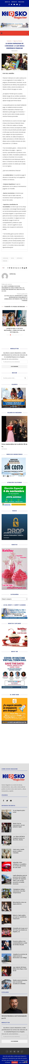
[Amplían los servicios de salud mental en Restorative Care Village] (6, 956)
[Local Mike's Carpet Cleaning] (14, 607)
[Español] (27, 1062)
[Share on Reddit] (16, 268)
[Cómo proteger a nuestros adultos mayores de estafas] (14, 318)
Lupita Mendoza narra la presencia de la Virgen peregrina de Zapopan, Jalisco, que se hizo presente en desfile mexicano (20, 878)
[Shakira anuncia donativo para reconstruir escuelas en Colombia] (6, 982)
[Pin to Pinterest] (11, 268)
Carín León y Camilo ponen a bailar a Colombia (18, 849)
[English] (25, 1062)
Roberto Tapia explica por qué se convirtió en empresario (19, 915)
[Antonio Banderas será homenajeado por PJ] (14, 1003)
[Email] (17, 4)
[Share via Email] (26, 268)
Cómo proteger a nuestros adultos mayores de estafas (14, 329)
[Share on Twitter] (9, 268)
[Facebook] (9, 4)
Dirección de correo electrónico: (10, 357)
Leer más (21, 1062)
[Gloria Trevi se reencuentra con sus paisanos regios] (6, 826)
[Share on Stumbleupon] (18, 268)
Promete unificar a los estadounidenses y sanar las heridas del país (20, 941)
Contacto (14, 2)
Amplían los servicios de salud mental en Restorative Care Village (20, 954)
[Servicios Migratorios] (14, 456)
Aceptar (15, 1062)
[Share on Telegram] (22, 268)
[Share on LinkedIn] (13, 268)
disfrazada (19, 258)
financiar (5, 260)
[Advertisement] (14, 743)
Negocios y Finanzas (17, 40)
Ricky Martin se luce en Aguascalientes (19, 901)
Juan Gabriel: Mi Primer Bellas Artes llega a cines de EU (20, 967)
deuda (12, 258)
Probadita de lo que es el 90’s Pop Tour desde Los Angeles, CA (20, 928)
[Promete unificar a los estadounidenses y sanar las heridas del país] (6, 943)
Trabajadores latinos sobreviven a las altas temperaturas (19, 889)
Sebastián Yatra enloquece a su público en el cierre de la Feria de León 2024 (19, 863)
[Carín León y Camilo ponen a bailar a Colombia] (6, 852)
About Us (7, 2)
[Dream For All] (14, 386)
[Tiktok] (19, 4)
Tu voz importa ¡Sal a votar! (19, 809)
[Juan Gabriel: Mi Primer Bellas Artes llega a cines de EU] (6, 969)
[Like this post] (4, 268)
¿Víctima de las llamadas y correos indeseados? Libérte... (14, 532)
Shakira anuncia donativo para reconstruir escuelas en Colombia (20, 980)
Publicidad (21, 2)
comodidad (5, 258)
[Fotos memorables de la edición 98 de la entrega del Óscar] (14, 427)
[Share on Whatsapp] (20, 268)
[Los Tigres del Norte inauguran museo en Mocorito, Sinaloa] (6, 839)
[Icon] (6, 812)
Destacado (9, 40)
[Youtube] (14, 4)
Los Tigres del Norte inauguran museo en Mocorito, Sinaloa (19, 836)
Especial (13, 274)
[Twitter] (11, 4)
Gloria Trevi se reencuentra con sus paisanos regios (19, 823)
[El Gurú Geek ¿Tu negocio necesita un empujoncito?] (14, 697)
